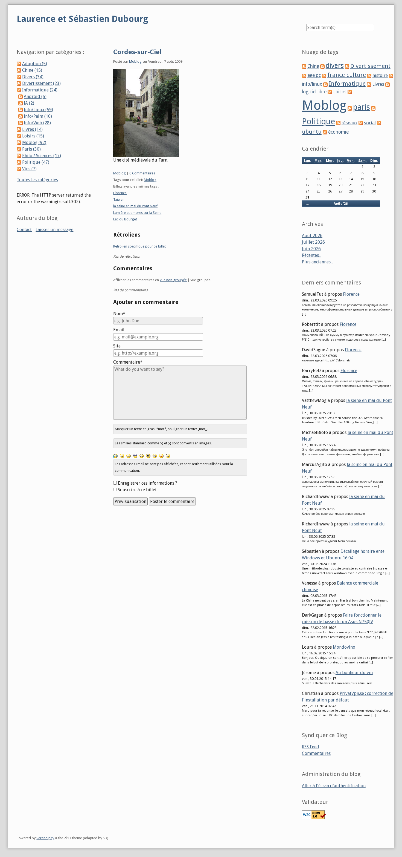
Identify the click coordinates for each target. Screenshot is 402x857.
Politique (318, 121)
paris (361, 107)
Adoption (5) (34, 63)
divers (335, 66)
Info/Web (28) (37, 122)
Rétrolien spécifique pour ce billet (139, 246)
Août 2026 (312, 235)
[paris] (350, 108)
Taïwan (118, 199)
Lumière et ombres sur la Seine (137, 213)
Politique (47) (35, 162)
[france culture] (324, 75)
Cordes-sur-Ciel (137, 52)
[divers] (322, 66)
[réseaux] (338, 122)
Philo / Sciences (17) (41, 155)
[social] (361, 122)
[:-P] (161, 455)
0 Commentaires (142, 173)
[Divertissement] (347, 66)
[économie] (325, 132)
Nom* (119, 313)
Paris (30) (31, 149)
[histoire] (369, 75)
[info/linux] (391, 75)
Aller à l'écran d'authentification (334, 785)
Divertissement (370, 66)
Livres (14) (32, 129)
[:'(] (115, 455)
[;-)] (168, 455)
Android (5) (35, 96)
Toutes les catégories (37, 179)
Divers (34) (32, 76)
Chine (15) (32, 70)
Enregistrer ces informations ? (147, 483)
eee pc (314, 75)
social (370, 122)
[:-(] (141, 455)
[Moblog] (350, 91)
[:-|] (128, 455)
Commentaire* (127, 362)
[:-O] (135, 455)
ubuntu (312, 131)
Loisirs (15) (33, 136)
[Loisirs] (330, 91)
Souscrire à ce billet (137, 489)
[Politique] (373, 108)
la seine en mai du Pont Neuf (135, 206)
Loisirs (339, 91)
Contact (24, 229)
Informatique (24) (39, 90)
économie (338, 132)
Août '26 (341, 204)
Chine (313, 66)
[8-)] (148, 455)
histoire (380, 75)
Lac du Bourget (125, 219)
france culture (346, 74)
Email (118, 329)
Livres (378, 84)
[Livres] (369, 84)
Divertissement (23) (41, 83)
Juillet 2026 (313, 242)
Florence (120, 193)
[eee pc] (304, 75)
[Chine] (304, 66)
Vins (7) (29, 168)
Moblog (135, 61)
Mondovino (344, 647)
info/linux (312, 84)
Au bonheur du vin (354, 672)
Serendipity (45, 838)
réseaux (349, 122)
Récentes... (311, 255)
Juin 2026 (311, 248)
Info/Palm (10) (38, 116)
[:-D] (155, 455)
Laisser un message (54, 229)
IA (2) (29, 103)
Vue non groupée (173, 280)
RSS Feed (310, 746)
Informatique (347, 83)
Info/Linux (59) (38, 109)
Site (117, 346)
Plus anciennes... (317, 261)
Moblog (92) (34, 142)
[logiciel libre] (387, 84)
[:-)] (122, 455)
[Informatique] (325, 84)
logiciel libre (314, 91)
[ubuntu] (379, 122)
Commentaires (316, 753)
